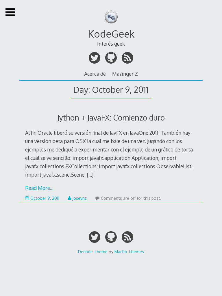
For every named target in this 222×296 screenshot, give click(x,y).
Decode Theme (93, 251)
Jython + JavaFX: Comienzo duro (111, 117)
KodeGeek (111, 33)
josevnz (80, 198)
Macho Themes (129, 251)
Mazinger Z (125, 74)
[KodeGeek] (111, 25)
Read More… (39, 188)
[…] (90, 174)
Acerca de (95, 74)
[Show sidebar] (10, 12)
